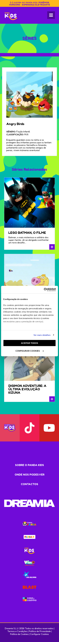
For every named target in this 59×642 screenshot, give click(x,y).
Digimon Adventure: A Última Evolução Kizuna (27, 389)
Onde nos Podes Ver (29, 474)
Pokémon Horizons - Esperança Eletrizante (29, 3)
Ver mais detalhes (42, 335)
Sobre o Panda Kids (29, 465)
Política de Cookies (19, 634)
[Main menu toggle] (51, 15)
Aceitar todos (29, 343)
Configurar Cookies (39, 634)
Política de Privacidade (40, 631)
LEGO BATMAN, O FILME (27, 233)
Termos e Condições (17, 631)
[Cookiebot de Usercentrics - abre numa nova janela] (44, 289)
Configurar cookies (28, 351)
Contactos (29, 484)
